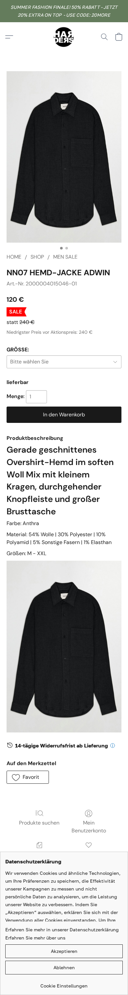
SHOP (37, 256)
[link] (64, 983)
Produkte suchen (39, 822)
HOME (14, 256)
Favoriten (88, 854)
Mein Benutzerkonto (89, 826)
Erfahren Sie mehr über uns (35, 937)
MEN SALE (65, 256)
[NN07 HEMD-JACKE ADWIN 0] (64, 157)
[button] (64, 37)
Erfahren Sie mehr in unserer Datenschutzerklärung (62, 929)
